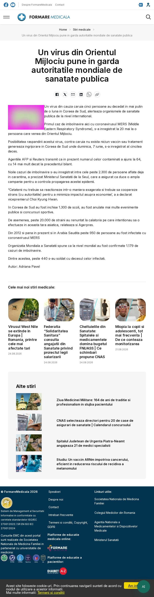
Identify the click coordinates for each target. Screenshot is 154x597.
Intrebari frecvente (61, 515)
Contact (59, 4)
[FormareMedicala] (44, 17)
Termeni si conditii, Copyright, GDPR (68, 525)
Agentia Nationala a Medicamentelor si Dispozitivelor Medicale (116, 526)
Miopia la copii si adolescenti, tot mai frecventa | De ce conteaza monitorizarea (129, 335)
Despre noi (56, 499)
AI (143, 586)
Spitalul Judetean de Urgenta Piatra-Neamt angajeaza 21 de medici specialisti (91, 443)
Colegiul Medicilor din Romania (114, 512)
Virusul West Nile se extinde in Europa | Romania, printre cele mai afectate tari (23, 337)
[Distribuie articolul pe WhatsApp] (89, 94)
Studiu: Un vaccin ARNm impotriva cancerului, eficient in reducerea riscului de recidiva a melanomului (93, 464)
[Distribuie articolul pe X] (65, 94)
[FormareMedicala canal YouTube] (12, 4)
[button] (140, 5)
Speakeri (55, 491)
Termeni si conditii (51, 592)
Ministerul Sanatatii (106, 540)
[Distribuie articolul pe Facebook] (57, 94)
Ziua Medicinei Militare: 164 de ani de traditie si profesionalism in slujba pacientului (93, 402)
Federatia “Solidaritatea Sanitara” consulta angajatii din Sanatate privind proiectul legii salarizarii (58, 342)
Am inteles (136, 585)
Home (63, 29)
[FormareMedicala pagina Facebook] (6, 5)
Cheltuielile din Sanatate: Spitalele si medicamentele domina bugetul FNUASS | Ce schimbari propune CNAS (93, 342)
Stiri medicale (82, 29)
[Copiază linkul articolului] (97, 94)
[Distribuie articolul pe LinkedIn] (81, 94)
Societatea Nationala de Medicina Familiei (116, 501)
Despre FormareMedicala (37, 4)
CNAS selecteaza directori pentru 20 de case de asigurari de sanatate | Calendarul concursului (95, 423)
